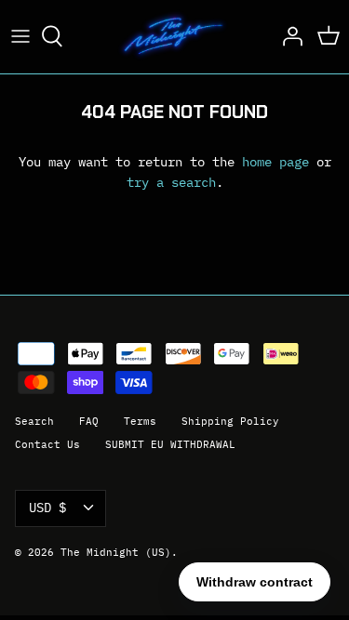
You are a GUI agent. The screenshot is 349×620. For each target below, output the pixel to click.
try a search (171, 182)
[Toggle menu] (20, 36)
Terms (140, 421)
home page (275, 161)
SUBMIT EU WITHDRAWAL (170, 444)
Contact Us (47, 444)
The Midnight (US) (115, 552)
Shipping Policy (230, 421)
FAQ (89, 421)
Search (34, 421)
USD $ (47, 507)
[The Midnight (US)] (174, 36)
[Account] (287, 36)
